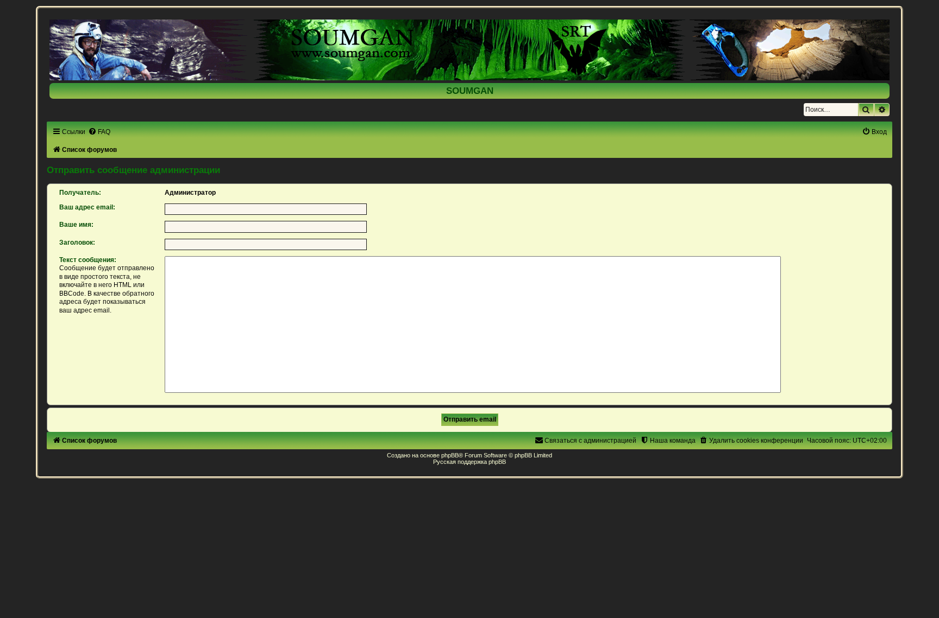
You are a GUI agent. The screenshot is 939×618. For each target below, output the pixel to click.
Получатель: (80, 192)
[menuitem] (99, 132)
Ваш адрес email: (87, 207)
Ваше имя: (76, 224)
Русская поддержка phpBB (469, 461)
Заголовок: (77, 242)
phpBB (450, 455)
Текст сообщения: (87, 260)
